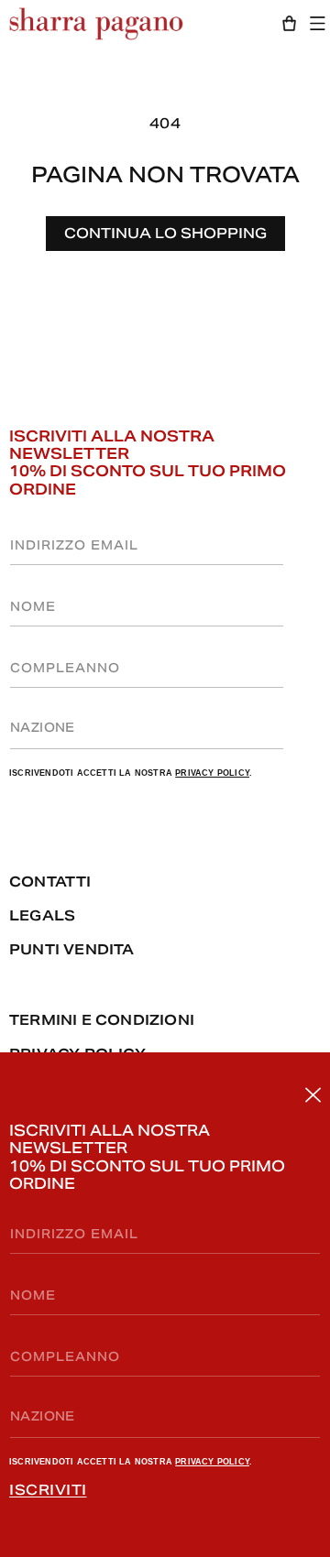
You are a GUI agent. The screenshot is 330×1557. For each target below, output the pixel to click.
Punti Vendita (72, 949)
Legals (42, 915)
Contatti (50, 881)
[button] (322, 23)
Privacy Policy (212, 1461)
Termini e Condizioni (101, 1020)
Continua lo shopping (165, 233)
